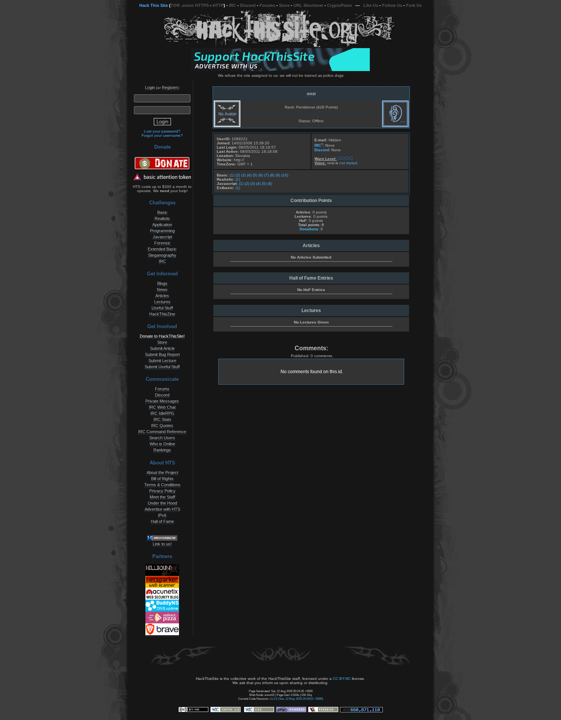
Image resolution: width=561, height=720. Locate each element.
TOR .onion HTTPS (190, 5)
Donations (309, 229)
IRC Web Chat (162, 407)
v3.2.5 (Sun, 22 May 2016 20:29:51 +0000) (296, 699)
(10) (284, 175)
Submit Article (162, 348)
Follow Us (392, 5)
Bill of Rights (162, 478)
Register (169, 87)
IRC (232, 5)
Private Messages (162, 401)
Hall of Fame (162, 521)
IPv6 (162, 515)
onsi (311, 93)
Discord (248, 5)
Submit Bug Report (162, 354)
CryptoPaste (339, 5)
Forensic (162, 243)
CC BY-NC (342, 678)
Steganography (162, 255)
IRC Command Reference (162, 431)
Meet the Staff (162, 497)
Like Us (370, 5)
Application (162, 224)
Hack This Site (153, 5)
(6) (260, 175)
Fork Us (414, 5)
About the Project (162, 472)
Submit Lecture (162, 360)
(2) (237, 175)
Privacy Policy (162, 491)
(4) (249, 175)
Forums (267, 5)
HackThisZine (162, 314)
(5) (255, 175)
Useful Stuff (162, 308)
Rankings (162, 450)
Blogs (162, 283)
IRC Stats (162, 419)
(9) (278, 175)
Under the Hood (162, 503)
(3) (243, 175)
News (162, 289)
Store (284, 5)
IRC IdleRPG (162, 413)
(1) (232, 175)
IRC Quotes (162, 425)
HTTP (218, 5)
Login (150, 87)
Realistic (162, 218)
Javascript (162, 237)
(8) (272, 175)
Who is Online (162, 444)
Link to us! (162, 544)
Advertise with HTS (162, 509)
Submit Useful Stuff (162, 366)
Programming (162, 230)
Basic (162, 212)
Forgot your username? (162, 135)
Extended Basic (162, 249)
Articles (162, 295)
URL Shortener (308, 5)
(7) (266, 175)
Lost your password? (162, 131)
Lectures (162, 301)
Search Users (162, 437)
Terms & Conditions (162, 484)
